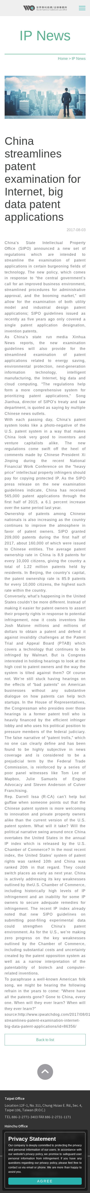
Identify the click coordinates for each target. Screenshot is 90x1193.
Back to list (45, 1040)
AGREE (45, 1181)
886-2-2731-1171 (58, 1116)
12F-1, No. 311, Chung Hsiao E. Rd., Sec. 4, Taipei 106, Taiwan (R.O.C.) (43, 1107)
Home (63, 59)
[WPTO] (45, 8)
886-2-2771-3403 (25, 1116)
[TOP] (45, 1072)
